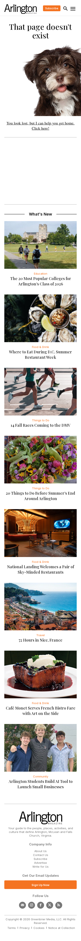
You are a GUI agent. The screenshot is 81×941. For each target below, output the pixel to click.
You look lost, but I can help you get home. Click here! (40, 125)
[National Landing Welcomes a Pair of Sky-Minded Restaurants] (40, 533)
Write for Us (40, 866)
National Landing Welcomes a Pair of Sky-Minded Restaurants (40, 569)
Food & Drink (40, 347)
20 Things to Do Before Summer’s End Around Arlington (40, 496)
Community (40, 776)
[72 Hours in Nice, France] (40, 606)
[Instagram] (31, 905)
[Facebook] (40, 905)
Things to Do (40, 420)
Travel (40, 635)
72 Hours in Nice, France (40, 640)
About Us (40, 851)
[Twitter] (49, 905)
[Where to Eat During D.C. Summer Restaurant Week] (40, 318)
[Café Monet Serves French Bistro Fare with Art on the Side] (40, 674)
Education (40, 273)
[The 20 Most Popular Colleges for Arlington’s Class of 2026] (40, 245)
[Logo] (20, 9)
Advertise (40, 862)
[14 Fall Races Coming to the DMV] (40, 391)
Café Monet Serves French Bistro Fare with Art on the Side (40, 710)
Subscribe (40, 859)
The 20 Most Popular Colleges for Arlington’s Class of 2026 (40, 281)
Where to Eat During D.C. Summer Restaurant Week (40, 354)
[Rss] (58, 905)
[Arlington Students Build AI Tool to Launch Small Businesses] (40, 748)
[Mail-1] (22, 905)
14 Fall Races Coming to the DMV (40, 425)
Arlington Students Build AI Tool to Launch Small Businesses (41, 784)
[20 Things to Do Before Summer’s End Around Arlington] (40, 459)
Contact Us (40, 855)
